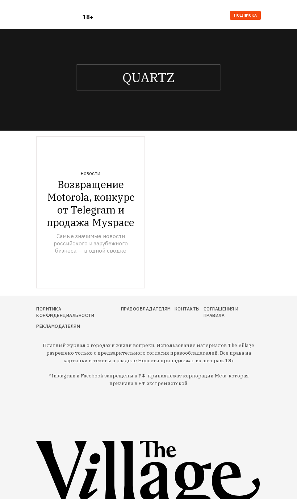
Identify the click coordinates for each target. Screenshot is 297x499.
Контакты (187, 309)
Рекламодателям (58, 326)
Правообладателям (146, 309)
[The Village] (59, 16)
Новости (90, 173)
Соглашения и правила (221, 312)
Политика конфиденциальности (65, 312)
